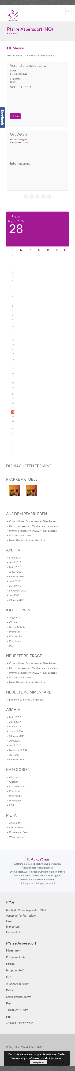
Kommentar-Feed (18, 832)
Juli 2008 (14, 595)
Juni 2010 (14, 581)
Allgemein (14, 617)
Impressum (13, 926)
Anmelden (14, 822)
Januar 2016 (16, 571)
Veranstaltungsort (19, 139)
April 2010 (15, 585)
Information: (20, 163)
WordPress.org (17, 837)
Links (9, 921)
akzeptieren (38, 1062)
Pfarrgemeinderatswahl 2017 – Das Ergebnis (33, 530)
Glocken (13, 622)
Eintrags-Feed (16, 827)
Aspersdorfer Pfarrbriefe (21, 915)
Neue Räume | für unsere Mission (27, 540)
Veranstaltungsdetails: (28, 65)
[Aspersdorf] (13, 14)
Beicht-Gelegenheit (33, 699)
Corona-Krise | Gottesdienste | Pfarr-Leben (32, 521)
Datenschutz (13, 932)
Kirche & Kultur (18, 627)
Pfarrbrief (14, 631)
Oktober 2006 (16, 600)
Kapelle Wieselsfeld (19, 142)
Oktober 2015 (16, 576)
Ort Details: (19, 134)
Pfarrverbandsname (20, 535)
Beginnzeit (15, 79)
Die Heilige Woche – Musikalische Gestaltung (33, 526)
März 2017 (15, 567)
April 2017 (15, 562)
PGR (11, 645)
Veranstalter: (20, 87)
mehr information (52, 1058)
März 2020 (15, 557)
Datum (13, 71)
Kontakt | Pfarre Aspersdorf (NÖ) (26, 910)
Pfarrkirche (15, 636)
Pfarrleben (15, 641)
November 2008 (18, 590)
